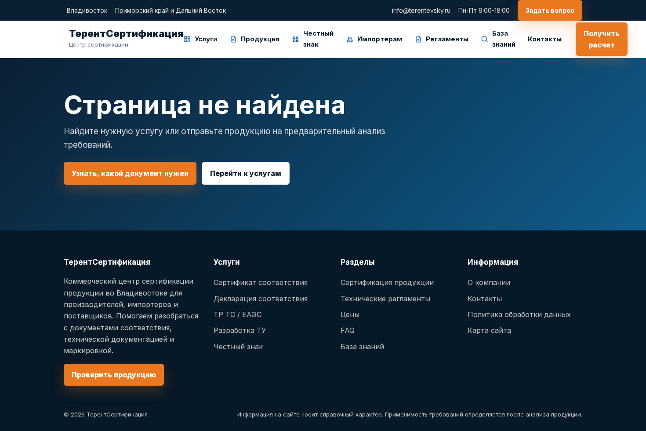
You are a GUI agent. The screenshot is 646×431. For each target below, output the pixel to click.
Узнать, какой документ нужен (130, 173)
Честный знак (318, 38)
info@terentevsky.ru (421, 10)
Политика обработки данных (519, 314)
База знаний (503, 38)
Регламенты (447, 39)
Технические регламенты (385, 298)
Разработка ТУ (240, 330)
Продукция (260, 39)
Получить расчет (602, 39)
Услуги (206, 39)
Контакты (545, 39)
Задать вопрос (550, 10)
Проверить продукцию (114, 374)
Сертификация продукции (387, 282)
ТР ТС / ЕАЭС (237, 314)
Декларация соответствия (261, 298)
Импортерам (379, 39)
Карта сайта (489, 330)
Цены (350, 314)
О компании (489, 282)
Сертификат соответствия (261, 282)
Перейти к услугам (245, 173)
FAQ (348, 330)
